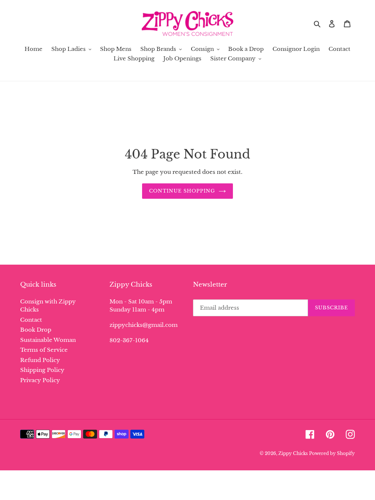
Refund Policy (40, 360)
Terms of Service (44, 349)
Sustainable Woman (48, 339)
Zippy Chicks (293, 453)
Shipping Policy (42, 369)
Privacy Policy (40, 380)
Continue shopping (182, 191)
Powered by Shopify (332, 453)
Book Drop (35, 329)
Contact (31, 319)
